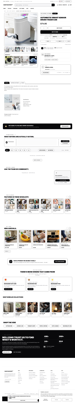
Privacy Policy (52, 396)
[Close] (53, 180)
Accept (56, 399)
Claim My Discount (37, 207)
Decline (67, 399)
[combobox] (25, 195)
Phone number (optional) (27, 192)
